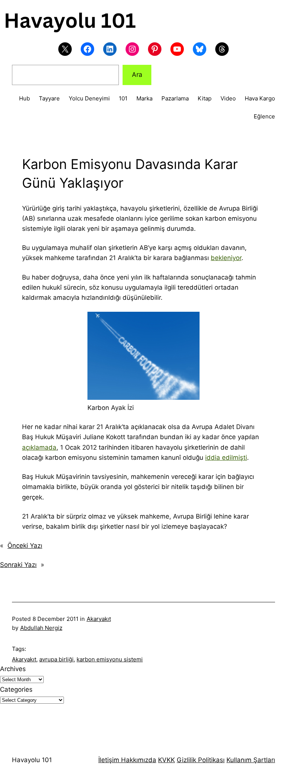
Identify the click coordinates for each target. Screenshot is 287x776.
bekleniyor (226, 258)
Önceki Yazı (24, 545)
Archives (13, 669)
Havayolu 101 (32, 760)
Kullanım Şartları (250, 760)
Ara (137, 74)
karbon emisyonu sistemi (110, 659)
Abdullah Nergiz (41, 627)
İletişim (108, 760)
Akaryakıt (99, 618)
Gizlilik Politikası (201, 760)
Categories (16, 689)
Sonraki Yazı (18, 564)
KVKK (166, 760)
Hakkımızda (137, 760)
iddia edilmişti (226, 457)
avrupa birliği (56, 659)
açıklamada (39, 447)
